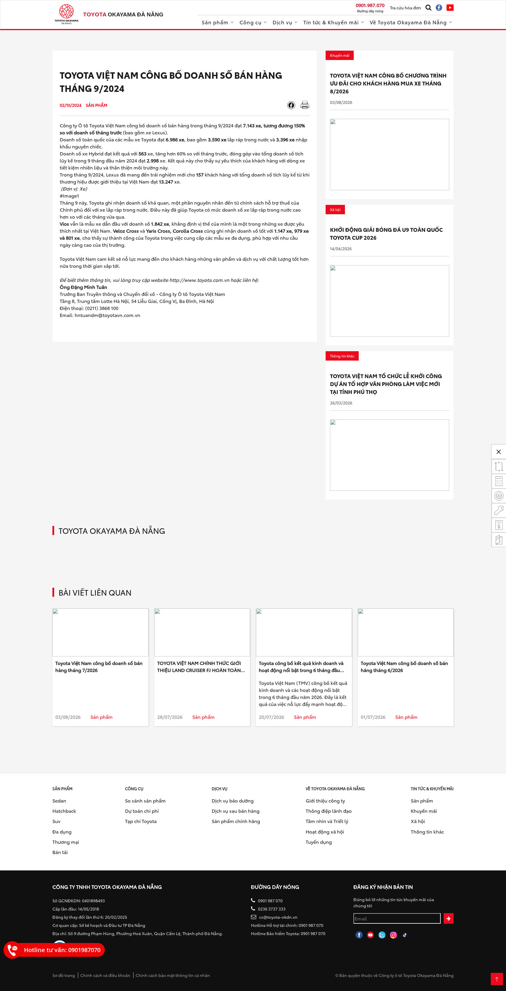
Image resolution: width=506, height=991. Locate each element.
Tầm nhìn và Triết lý (327, 820)
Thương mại (65, 841)
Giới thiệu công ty (325, 800)
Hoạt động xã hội (325, 831)
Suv (56, 820)
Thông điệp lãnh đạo (329, 810)
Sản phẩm (215, 21)
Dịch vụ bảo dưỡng (233, 800)
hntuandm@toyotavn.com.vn (107, 314)
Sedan (59, 800)
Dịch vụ (282, 21)
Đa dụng (61, 831)
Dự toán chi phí (142, 810)
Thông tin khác (427, 831)
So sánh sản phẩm (145, 800)
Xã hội (418, 820)
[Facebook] (293, 105)
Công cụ (250, 21)
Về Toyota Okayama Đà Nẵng (408, 21)
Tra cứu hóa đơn (405, 8)
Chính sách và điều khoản (105, 975)
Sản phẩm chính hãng (236, 820)
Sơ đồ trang (63, 975)
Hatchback (64, 810)
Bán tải (60, 851)
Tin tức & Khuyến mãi (331, 21)
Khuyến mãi (424, 810)
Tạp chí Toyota (141, 820)
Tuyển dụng (319, 841)
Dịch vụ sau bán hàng (235, 810)
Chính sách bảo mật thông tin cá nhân (173, 975)
